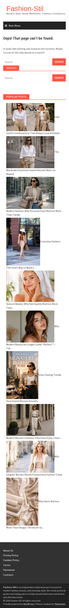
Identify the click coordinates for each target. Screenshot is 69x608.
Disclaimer (9, 569)
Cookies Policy (11, 560)
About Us (8, 550)
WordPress (28, 604)
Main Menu (14, 25)
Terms (6, 565)
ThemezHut (59, 604)
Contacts (8, 574)
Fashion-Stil (24, 8)
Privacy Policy (10, 555)
